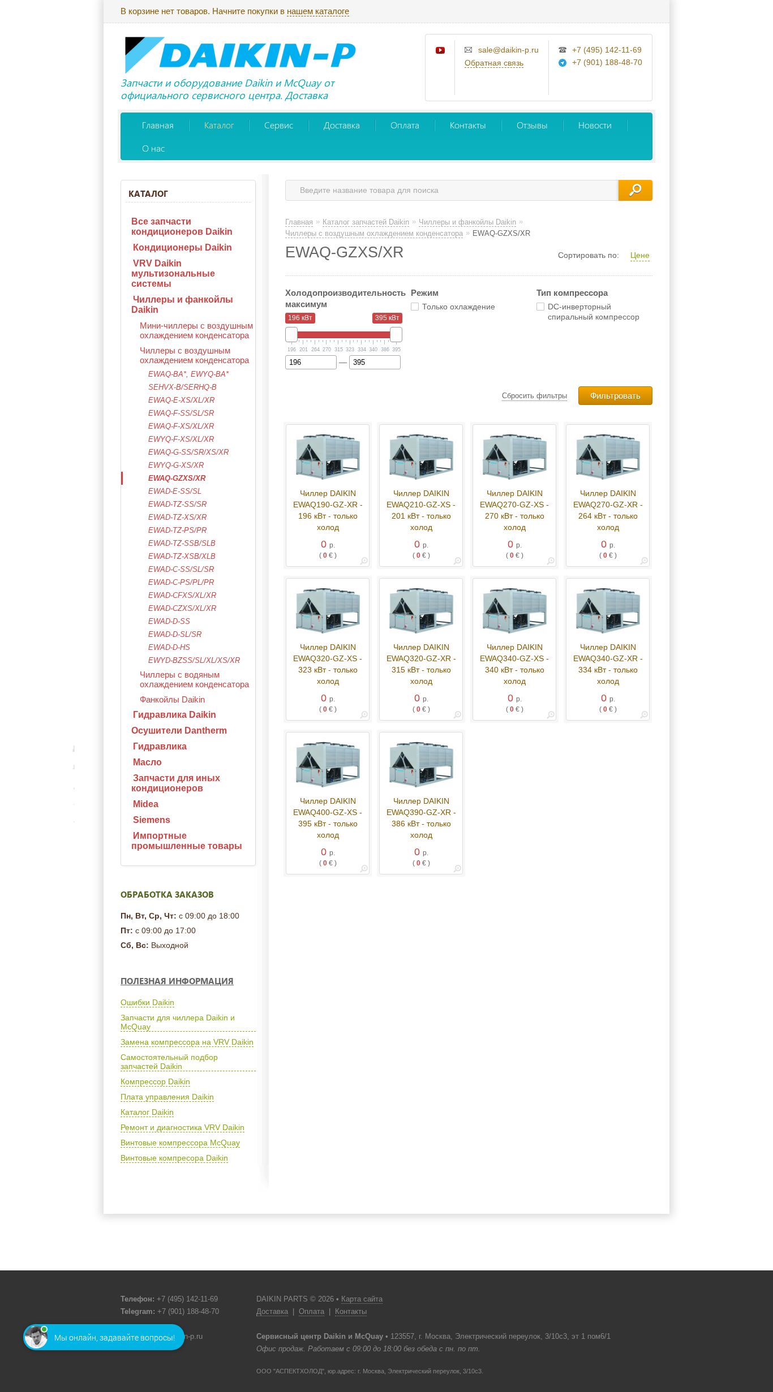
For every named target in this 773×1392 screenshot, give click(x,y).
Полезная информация (177, 980)
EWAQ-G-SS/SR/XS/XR (188, 452)
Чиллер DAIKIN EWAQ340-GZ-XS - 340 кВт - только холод (514, 664)
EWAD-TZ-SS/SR (177, 504)
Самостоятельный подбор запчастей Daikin (169, 1062)
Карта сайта (362, 1299)
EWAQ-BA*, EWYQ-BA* (188, 374)
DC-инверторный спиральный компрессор (593, 311)
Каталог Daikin (147, 1112)
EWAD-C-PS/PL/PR (181, 582)
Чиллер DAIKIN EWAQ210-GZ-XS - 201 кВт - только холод (421, 510)
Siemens (151, 820)
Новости (595, 125)
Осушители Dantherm (179, 730)
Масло (147, 762)
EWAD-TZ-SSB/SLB (182, 543)
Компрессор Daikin (155, 1081)
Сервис (278, 125)
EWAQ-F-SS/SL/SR (181, 413)
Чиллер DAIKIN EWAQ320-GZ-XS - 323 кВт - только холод (327, 664)
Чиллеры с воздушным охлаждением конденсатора (194, 355)
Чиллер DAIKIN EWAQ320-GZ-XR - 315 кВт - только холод (421, 664)
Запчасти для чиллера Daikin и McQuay (178, 1022)
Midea (145, 804)
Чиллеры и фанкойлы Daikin (182, 304)
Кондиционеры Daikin (182, 247)
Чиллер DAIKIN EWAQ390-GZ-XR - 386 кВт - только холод (421, 817)
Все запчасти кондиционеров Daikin (182, 226)
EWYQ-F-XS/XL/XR (181, 439)
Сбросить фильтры (534, 395)
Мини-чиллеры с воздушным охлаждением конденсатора (196, 330)
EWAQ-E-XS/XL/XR (181, 400)
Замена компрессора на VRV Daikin (187, 1041)
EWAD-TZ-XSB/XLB (182, 556)
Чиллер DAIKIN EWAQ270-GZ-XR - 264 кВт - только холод (608, 510)
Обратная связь (494, 62)
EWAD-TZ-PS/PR (177, 530)
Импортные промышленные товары (186, 841)
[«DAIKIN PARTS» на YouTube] (441, 51)
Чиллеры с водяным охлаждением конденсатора (194, 679)
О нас (153, 148)
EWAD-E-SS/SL (174, 491)
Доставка (342, 125)
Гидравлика (160, 746)
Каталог (219, 125)
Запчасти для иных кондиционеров (175, 783)
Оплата (404, 125)
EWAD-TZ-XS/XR (177, 517)
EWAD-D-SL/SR (174, 634)
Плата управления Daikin (167, 1096)
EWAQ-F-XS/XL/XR (181, 426)
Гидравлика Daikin (174, 714)
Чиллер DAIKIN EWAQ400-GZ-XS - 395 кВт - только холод (327, 817)
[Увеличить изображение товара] (363, 563)
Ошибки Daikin (147, 1002)
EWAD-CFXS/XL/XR (182, 595)
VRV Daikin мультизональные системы (173, 273)
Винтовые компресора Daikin (174, 1157)
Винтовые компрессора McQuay (180, 1142)
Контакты (468, 125)
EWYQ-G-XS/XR (176, 465)
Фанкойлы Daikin (172, 699)
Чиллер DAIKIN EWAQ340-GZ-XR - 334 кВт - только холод (608, 664)
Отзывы (532, 125)
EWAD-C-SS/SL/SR (181, 569)
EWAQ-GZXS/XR (176, 478)
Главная (158, 125)
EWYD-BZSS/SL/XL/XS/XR (194, 660)
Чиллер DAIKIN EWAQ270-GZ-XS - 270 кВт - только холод (514, 510)
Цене (640, 255)
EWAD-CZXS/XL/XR (182, 608)
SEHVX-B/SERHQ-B (182, 387)
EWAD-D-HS (169, 647)
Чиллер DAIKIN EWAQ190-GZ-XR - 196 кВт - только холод (328, 510)
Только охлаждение (458, 306)
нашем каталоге (318, 11)
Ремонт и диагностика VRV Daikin (182, 1127)
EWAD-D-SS (169, 621)
